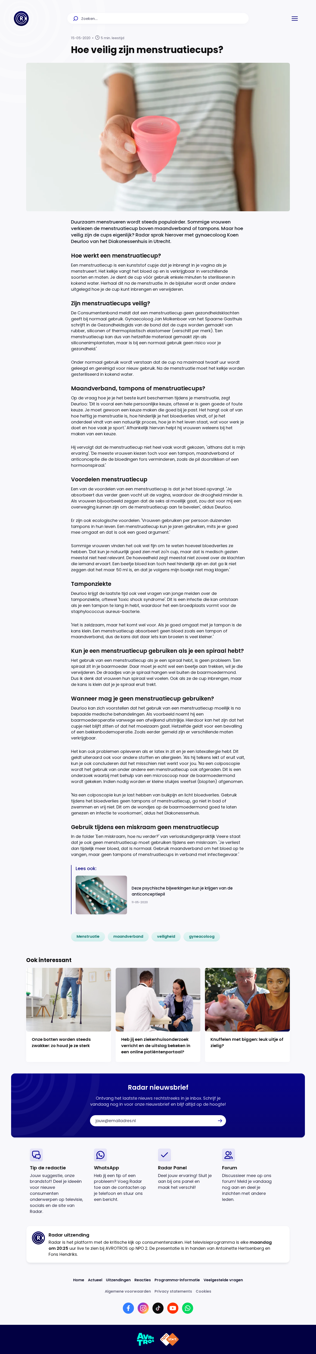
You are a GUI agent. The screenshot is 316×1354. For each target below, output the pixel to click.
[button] (294, 18)
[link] (88, 936)
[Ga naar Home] (21, 18)
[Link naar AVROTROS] (145, 1339)
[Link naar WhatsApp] (187, 1308)
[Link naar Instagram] (143, 1308)
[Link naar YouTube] (172, 1308)
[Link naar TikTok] (158, 1308)
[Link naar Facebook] (128, 1308)
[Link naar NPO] (169, 1339)
